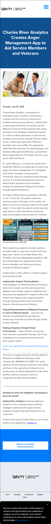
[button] (46, 7)
